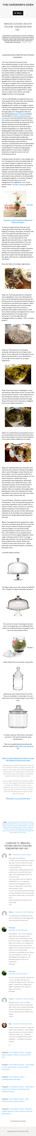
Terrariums (17, 42)
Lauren (11, 999)
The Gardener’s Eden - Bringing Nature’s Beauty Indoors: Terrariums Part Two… (16, 1055)
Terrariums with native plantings (22, 830)
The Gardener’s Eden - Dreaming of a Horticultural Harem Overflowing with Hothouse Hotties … (18, 1089)
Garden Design (6, 35)
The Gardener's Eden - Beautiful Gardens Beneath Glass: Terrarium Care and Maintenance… (17, 1111)
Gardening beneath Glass (14, 822)
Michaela (12, 928)
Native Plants (21, 40)
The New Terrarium (19, 184)
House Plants (25, 37)
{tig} (10, 1024)
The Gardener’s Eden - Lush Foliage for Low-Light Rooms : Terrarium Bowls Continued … (18, 1067)
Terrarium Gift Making (16, 829)
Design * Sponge (19, 114)
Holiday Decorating (15, 37)
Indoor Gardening (18, 825)
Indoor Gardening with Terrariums (18, 827)
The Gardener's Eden (18, 4)
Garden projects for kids (19, 35)
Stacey (11, 912)
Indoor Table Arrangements (17, 39)
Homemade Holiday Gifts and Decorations (14, 824)
